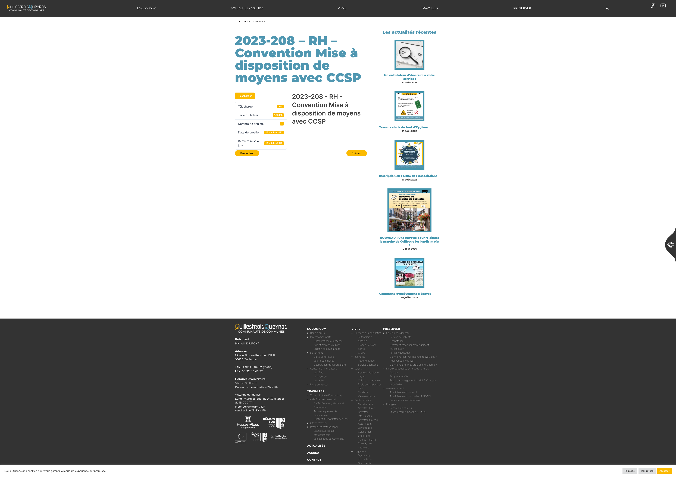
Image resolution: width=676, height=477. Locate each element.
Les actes (319, 380)
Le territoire (316, 352)
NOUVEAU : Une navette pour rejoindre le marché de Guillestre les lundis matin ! (409, 241)
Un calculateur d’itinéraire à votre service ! (409, 77)
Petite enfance (366, 360)
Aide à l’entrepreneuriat (323, 399)
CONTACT (314, 459)
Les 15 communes (324, 360)
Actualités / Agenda (247, 8)
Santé (361, 348)
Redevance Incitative (402, 360)
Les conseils (321, 376)
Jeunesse (360, 356)
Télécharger (245, 95)
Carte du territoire (324, 356)
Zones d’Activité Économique (326, 395)
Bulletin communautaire (327, 348)
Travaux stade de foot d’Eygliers (403, 127)
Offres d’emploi (318, 422)
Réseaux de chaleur (401, 407)
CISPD (361, 352)
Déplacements (363, 400)
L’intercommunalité (320, 336)
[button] (607, 8)
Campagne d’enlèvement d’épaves (405, 293)
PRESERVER (391, 329)
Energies (391, 404)
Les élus (318, 372)
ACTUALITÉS (316, 445)
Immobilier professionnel (324, 426)
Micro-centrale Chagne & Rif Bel (408, 411)
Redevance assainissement (405, 400)
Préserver (522, 8)
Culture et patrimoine (370, 380)
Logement (360, 451)
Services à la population (368, 332)
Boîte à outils (317, 332)
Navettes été (365, 404)
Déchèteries (396, 340)
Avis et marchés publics (327, 344)
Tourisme (363, 392)
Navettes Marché (368, 419)
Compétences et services (328, 340)
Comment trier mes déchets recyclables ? (413, 356)
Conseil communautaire (323, 368)
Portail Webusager (400, 352)
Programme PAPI (399, 376)
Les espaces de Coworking (329, 438)
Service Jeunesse (368, 364)
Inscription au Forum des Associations (408, 176)
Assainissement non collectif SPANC (410, 396)
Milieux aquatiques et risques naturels (407, 368)
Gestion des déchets (397, 332)
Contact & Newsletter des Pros (331, 418)
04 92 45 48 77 (252, 371)
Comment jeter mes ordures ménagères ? (413, 364)
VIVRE (356, 329)
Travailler (430, 8)
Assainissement (395, 388)
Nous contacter (319, 384)
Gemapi (394, 372)
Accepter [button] (664, 470)
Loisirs (358, 368)
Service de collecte (400, 336)
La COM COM (146, 8)
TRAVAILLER (315, 391)
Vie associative (366, 396)
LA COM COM (316, 329)
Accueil (242, 21)
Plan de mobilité (367, 439)
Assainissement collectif (403, 392)
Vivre (342, 8)
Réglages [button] (630, 470)
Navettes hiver (366, 407)
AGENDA (313, 452)
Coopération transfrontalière (330, 364)
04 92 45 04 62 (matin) (256, 367)
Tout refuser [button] (647, 470)
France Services (367, 344)
